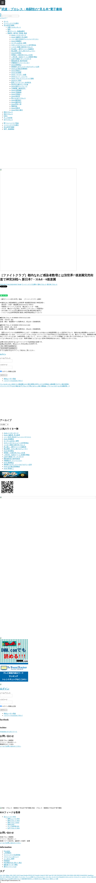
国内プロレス (8, 112)
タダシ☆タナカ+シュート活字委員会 (23, 45)
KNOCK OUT (31, 875)
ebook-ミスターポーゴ (18, 35)
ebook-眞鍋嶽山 (16, 65)
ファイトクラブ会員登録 (12, 855)
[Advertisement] (48, 145)
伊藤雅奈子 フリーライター (20, 63)
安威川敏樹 (24, 878)
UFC (4, 877)
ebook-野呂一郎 (16, 104)
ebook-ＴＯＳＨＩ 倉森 (18, 74)
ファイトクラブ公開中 (11, 23)
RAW (68, 875)
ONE (55, 875)
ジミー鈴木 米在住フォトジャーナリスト (25, 39)
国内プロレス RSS (14, 820)
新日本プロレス (52, 284)
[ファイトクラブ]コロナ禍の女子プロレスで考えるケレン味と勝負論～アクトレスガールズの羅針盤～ (34, 386)
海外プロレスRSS (13, 822)
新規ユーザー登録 (10, 378)
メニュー (3, 18)
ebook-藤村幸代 (16, 102)
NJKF (46, 875)
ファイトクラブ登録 (12, 123)
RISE (75, 875)
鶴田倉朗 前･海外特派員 (19, 61)
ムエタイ (84, 877)
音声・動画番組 (9, 129)
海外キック (53, 878)
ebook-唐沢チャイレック (19, 86)
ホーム (6, 21)
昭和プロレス (46, 878)
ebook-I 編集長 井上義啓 (19, 37)
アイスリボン (22, 877)
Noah (50, 875)
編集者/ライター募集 (11, 864)
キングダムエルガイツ (39, 877)
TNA (1, 877)
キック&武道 (8, 117)
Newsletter (7, 851)
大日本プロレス (17, 878)
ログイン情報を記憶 (9, 371)
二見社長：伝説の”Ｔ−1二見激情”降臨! (24, 57)
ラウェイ (89, 877)
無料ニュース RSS (14, 818)
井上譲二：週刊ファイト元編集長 (22, 49)
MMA (6, 116)
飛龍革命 (14, 106)
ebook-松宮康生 (16, 53)
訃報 (57, 878)
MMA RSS (11, 824)
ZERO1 (16, 877)
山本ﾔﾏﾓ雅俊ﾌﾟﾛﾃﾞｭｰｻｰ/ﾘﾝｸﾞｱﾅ (21, 59)
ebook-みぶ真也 (16, 80)
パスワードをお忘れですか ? (13, 380)
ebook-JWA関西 (16, 72)
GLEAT (18, 875)
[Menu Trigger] (2, 2)
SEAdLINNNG (83, 875)
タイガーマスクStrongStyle (58, 877)
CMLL (11, 875)
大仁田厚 (10, 878)
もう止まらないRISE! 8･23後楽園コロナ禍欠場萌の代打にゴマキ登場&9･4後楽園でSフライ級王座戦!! (35, 384)
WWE (13, 877)
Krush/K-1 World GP (40, 875)
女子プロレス (8, 119)
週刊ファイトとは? (10, 866)
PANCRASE (60, 875)
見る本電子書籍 (9, 25)
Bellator (7, 875)
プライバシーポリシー (11, 857)
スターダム (48, 877)
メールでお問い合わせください (10, 746)
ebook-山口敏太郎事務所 (19, 68)
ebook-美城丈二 (16, 70)
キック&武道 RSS (13, 826)
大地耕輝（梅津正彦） (18, 88)
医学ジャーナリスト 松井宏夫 (21, 82)
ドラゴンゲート (77, 877)
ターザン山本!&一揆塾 (18, 43)
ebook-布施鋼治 (16, 41)
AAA (1, 875)
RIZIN (78, 875)
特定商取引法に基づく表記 (13, 862)
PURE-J (65, 875)
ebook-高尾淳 (15, 108)
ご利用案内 (7, 853)
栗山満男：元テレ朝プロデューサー (23, 51)
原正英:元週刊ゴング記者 (19, 84)
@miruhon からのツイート (8, 731)
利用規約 (7, 861)
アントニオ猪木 (30, 877)
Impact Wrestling (24, 875)
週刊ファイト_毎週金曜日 (16, 31)
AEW (4, 875)
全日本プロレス (4, 878)
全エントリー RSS (10, 816)
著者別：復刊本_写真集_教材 (17, 33)
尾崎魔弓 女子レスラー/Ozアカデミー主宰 (25, 67)
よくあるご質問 (9, 859)
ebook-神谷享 (15, 96)
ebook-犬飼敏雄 (16, 92)
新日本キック (30, 878)
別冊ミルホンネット (14, 27)
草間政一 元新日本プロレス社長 (22, 55)
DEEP (14, 875)
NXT (52, 875)
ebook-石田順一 (16, 94)
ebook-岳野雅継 (16, 90)
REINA (72, 875)
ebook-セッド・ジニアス (19, 76)
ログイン (3, 354)
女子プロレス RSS (14, 828)
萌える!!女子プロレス (18, 98)
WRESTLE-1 (8, 877)
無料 (9, 29)
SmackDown (90, 875)
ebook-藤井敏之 (16, 100)
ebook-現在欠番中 (17, 110)
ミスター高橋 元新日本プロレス (22, 47)
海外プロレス (8, 114)
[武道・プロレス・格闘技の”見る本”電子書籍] (31, 9)
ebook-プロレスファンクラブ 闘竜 (22, 78)
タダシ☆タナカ (69, 877)
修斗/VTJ (93, 877)
